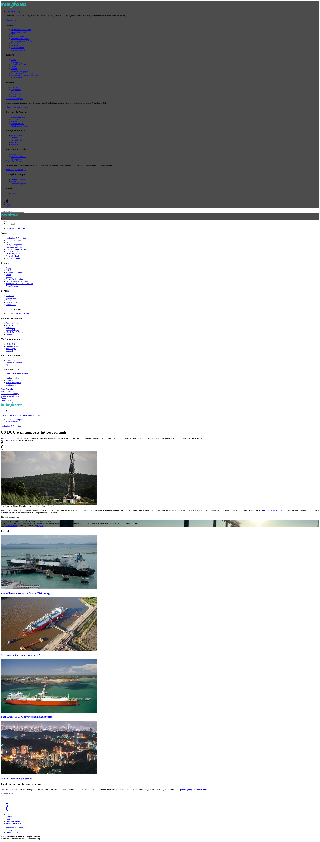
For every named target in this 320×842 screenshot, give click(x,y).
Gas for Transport (18, 50)
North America (17, 78)
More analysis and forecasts (17, 107)
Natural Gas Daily (13, 11)
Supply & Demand (18, 32)
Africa (13, 60)
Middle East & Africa (19, 126)
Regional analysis (18, 179)
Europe (14, 69)
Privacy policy (11, 830)
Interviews (15, 87)
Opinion (14, 92)
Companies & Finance (20, 39)
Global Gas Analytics (14, 99)
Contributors (6, 400)
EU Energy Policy (18, 45)
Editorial (14, 144)
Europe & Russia (17, 124)
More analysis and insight (16, 170)
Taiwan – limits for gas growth (16, 778)
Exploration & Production (21, 30)
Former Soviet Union (19, 71)
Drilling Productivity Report (274, 510)
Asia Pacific (15, 62)
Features (14, 138)
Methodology (16, 159)
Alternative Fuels (17, 48)
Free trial (9, 207)
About (8, 814)
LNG (13, 34)
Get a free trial (25, 415)
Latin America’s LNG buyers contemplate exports (26, 716)
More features (11, 20)
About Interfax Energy (10, 394)
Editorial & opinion (18, 184)
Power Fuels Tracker (14, 161)
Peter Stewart (9, 440)
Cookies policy (12, 832)
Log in (8, 204)
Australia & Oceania (19, 64)
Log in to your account (10, 415)
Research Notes (17, 140)
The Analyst (16, 142)
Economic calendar (18, 157)
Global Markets (17, 43)
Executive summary (19, 117)
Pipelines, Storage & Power (22, 41)
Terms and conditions (14, 828)
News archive (16, 94)
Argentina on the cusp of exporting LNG (22, 655)
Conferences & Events (10, 396)
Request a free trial (13, 823)
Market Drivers (17, 135)
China (13, 66)
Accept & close (7, 794)
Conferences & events (14, 821)
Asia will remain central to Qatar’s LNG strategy (26, 593)
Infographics (16, 90)
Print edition (16, 96)
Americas (14, 119)
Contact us (5, 398)
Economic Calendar (14, 363)
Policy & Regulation (19, 36)
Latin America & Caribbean (22, 73)
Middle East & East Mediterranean (24, 75)
